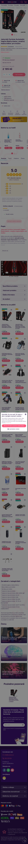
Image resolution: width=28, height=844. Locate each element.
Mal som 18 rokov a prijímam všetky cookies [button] (14, 425)
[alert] (14, 422)
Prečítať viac (8, 422)
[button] (14, 429)
